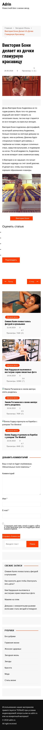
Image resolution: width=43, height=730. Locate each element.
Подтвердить (11, 260)
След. (32, 281)
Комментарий (8, 474)
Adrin (6, 4)
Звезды (8, 661)
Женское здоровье (13, 649)
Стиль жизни (10, 680)
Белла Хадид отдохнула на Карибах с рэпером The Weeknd (21, 436)
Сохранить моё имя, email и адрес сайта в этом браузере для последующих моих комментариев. (22, 527)
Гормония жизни (12, 643)
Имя (4, 499)
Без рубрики (10, 636)
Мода (7, 674)
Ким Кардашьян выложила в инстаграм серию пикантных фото (21, 370)
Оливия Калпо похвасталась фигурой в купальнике (18, 322)
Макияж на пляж (12, 600)
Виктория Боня (22, 218)
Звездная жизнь (12, 317)
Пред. (11, 281)
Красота (8, 668)
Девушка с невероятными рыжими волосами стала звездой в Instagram (21, 607)
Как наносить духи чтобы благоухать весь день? (21, 582)
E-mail (5, 510)
